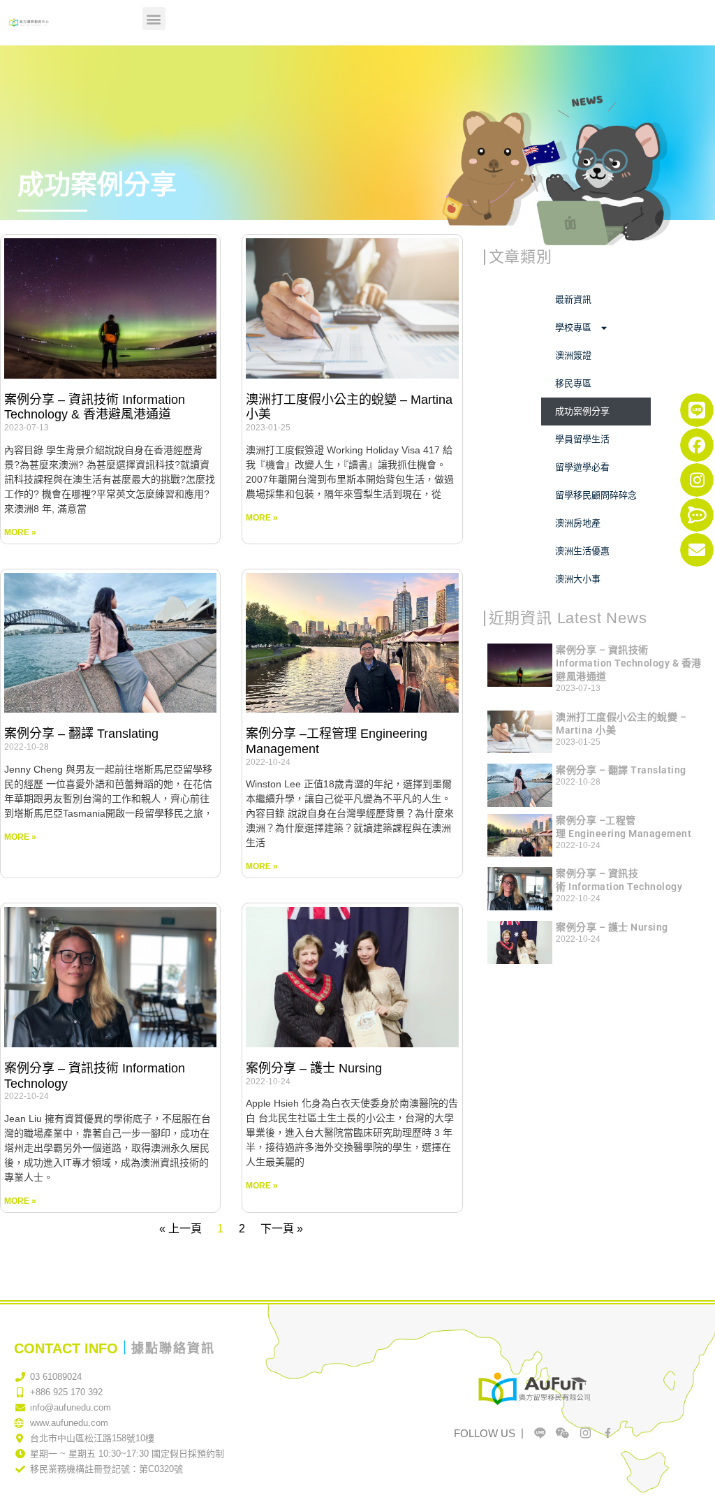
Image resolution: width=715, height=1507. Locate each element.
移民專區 (573, 383)
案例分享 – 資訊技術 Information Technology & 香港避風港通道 (94, 407)
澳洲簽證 (573, 355)
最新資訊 (573, 299)
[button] (153, 18)
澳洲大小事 (577, 579)
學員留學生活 (582, 439)
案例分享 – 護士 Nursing (314, 1068)
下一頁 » (281, 1229)
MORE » (20, 532)
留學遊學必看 (582, 467)
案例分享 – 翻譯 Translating (81, 734)
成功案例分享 (582, 411)
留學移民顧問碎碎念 (596, 495)
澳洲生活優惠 (582, 551)
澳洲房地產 (577, 523)
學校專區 (573, 327)
